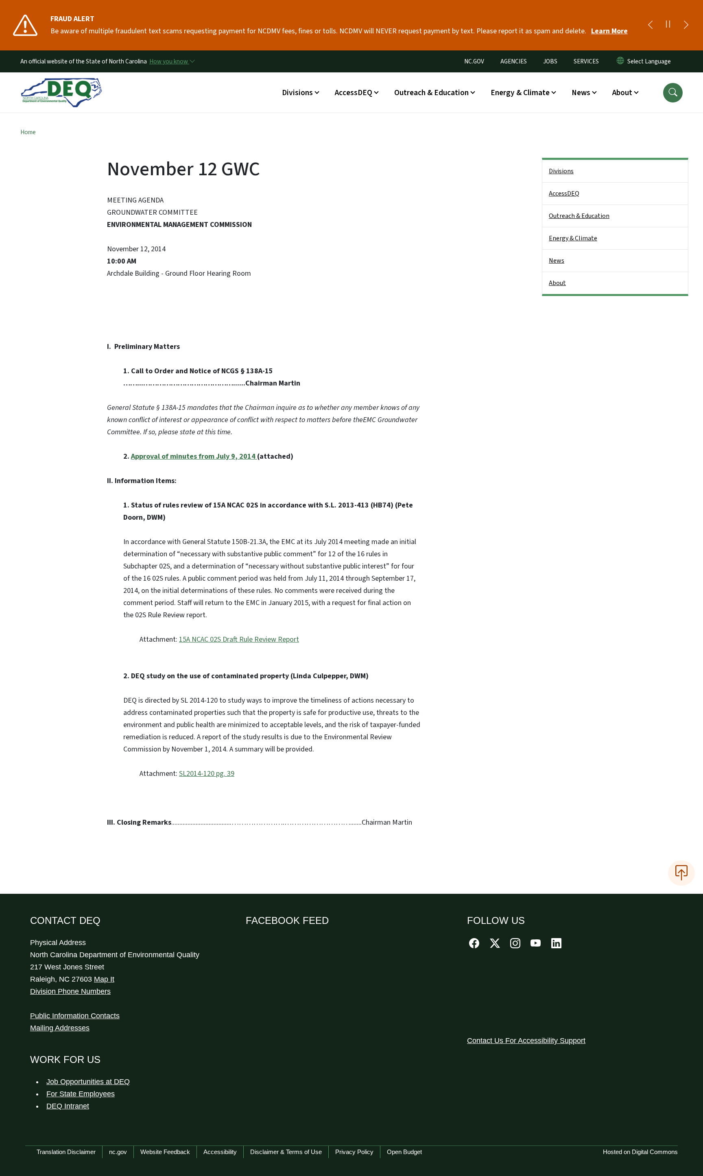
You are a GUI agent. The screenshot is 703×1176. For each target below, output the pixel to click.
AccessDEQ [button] (353, 92)
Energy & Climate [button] (520, 92)
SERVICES (586, 61)
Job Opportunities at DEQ (88, 1082)
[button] (673, 92)
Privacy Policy (354, 1151)
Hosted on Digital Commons (640, 1151)
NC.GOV (474, 61)
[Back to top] (681, 873)
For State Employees (80, 1094)
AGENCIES (513, 61)
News (556, 260)
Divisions (561, 171)
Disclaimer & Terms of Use (286, 1151)
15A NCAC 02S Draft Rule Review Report (239, 639)
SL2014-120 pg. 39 (206, 774)
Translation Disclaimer (66, 1151)
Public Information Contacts (75, 1016)
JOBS (550, 61)
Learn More (609, 31)
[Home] (61, 83)
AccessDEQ (564, 193)
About (557, 283)
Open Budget (404, 1151)
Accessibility (220, 1151)
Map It (104, 979)
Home (28, 132)
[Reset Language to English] (620, 61)
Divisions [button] (297, 92)
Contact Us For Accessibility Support (526, 1041)
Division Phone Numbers (70, 991)
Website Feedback (165, 1151)
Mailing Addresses (60, 1028)
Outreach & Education (579, 215)
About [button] (622, 92)
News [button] (581, 92)
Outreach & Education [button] (431, 92)
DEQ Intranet (67, 1106)
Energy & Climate (573, 238)
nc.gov (118, 1151)
